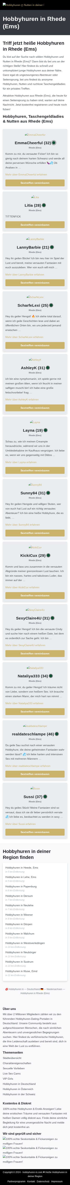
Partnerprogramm (16, 1181)
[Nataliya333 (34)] (35, 667)
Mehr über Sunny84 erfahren (22, 524)
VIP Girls (8, 1078)
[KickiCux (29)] (35, 547)
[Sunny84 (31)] (35, 484)
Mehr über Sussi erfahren (20, 823)
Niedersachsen (54, 989)
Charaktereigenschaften (17, 1063)
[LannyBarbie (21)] (35, 238)
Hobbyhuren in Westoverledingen (25, 943)
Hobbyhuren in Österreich (18, 1089)
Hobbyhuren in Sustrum (19, 961)
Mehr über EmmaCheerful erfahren (26, 174)
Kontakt (31, 1181)
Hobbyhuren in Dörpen (18, 924)
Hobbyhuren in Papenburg (21, 886)
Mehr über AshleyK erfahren (22, 399)
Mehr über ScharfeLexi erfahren (24, 337)
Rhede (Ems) (35, 148)
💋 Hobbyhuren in (14, 989)
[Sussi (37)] (35, 788)
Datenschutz (43, 1181)
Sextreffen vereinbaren (35, 182)
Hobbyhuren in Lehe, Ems (20, 877)
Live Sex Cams (12, 1073)
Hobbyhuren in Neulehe (19, 905)
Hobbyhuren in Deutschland (19, 1083)
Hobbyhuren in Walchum (19, 933)
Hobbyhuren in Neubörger (20, 952)
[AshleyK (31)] (35, 359)
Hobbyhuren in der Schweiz (19, 1094)
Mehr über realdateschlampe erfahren (27, 765)
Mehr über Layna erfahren (21, 462)
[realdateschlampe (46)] (35, 725)
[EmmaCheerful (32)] (35, 134)
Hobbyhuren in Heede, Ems (21, 867)
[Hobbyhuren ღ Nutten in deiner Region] (23, 5)
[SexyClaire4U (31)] (35, 609)
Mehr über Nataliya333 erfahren (24, 703)
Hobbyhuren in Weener (19, 914)
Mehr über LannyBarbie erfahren (24, 274)
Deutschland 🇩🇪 (35, 989)
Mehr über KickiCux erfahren (22, 587)
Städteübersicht (12, 1058)
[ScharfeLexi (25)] (35, 296)
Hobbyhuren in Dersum (19, 895)
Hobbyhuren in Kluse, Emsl (21, 971)
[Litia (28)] (35, 197)
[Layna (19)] (35, 422)
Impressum (57, 1181)
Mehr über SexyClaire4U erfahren (25, 645)
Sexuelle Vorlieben (14, 1068)
